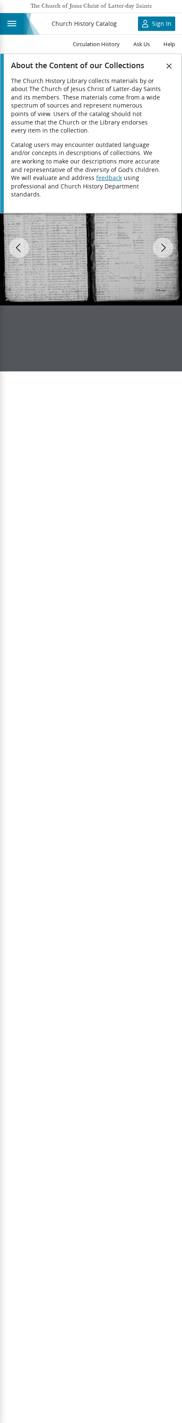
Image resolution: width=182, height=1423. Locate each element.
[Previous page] (19, 247)
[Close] (169, 66)
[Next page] (163, 247)
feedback (109, 178)
